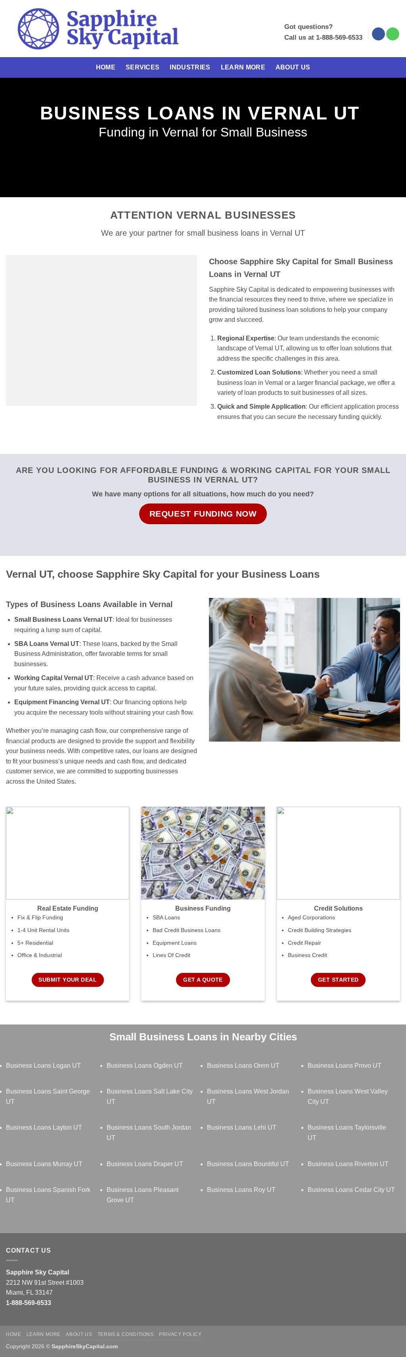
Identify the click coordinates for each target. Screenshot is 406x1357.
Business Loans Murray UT (44, 1164)
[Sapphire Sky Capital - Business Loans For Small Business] (98, 29)
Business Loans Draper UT (145, 1164)
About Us (293, 67)
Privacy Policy (180, 1334)
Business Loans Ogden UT (145, 1065)
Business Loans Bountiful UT (248, 1164)
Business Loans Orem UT (243, 1065)
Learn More (243, 67)
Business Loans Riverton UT (348, 1164)
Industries (190, 67)
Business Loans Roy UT (241, 1189)
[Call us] (392, 34)
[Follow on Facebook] (378, 34)
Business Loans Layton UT (44, 1127)
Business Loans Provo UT (344, 1065)
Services (143, 67)
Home (105, 67)
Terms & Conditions (126, 1334)
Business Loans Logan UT (43, 1065)
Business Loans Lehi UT (241, 1127)
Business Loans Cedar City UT (351, 1189)
